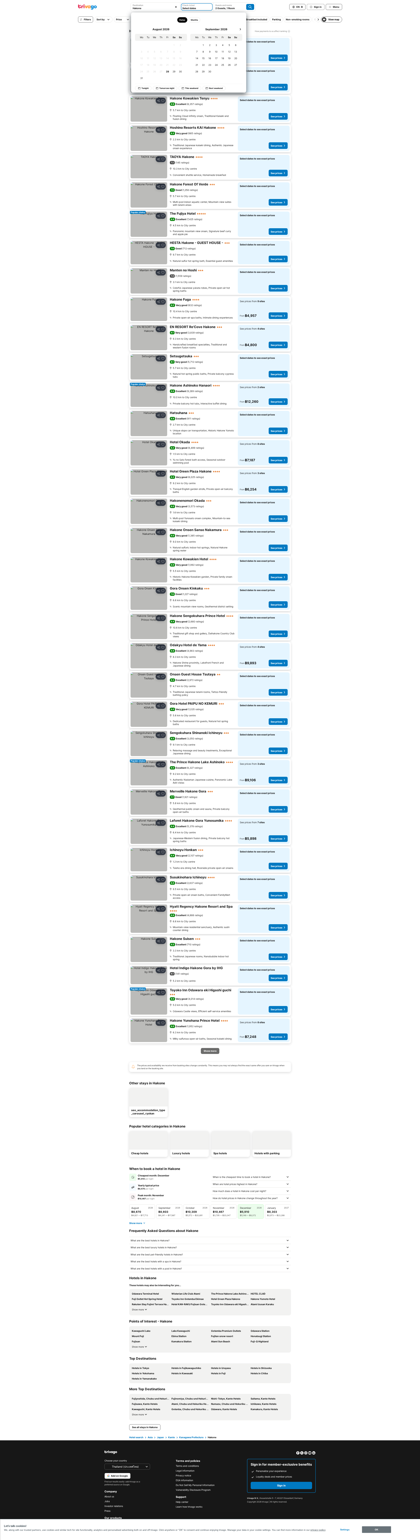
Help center (182, 1502)
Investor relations (113, 1506)
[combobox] (155, 8)
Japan (160, 1437)
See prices (276, 58)
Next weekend (216, 88)
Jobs (107, 1501)
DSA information (184, 1480)
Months (194, 20)
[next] (240, 29)
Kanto (171, 1437)
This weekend (191, 88)
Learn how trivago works (189, 1506)
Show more (138, 1309)
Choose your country (115, 1460)
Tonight (145, 88)
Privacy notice (183, 1475)
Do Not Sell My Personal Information (195, 1485)
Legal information (185, 1470)
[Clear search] (176, 7)
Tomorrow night (166, 88)
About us (109, 1496)
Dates (182, 20)
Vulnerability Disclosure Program (193, 1489)
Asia (150, 1437)
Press (107, 1510)
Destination (138, 5)
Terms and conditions (187, 1465)
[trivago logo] (87, 7)
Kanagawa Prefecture (191, 1437)
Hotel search (136, 1437)
